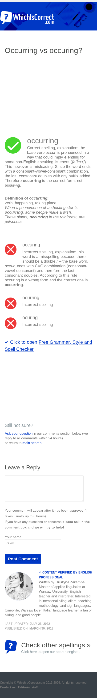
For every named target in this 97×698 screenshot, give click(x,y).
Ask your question (18, 433)
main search (31, 443)
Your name (13, 537)
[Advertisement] (44, 92)
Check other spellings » (56, 647)
